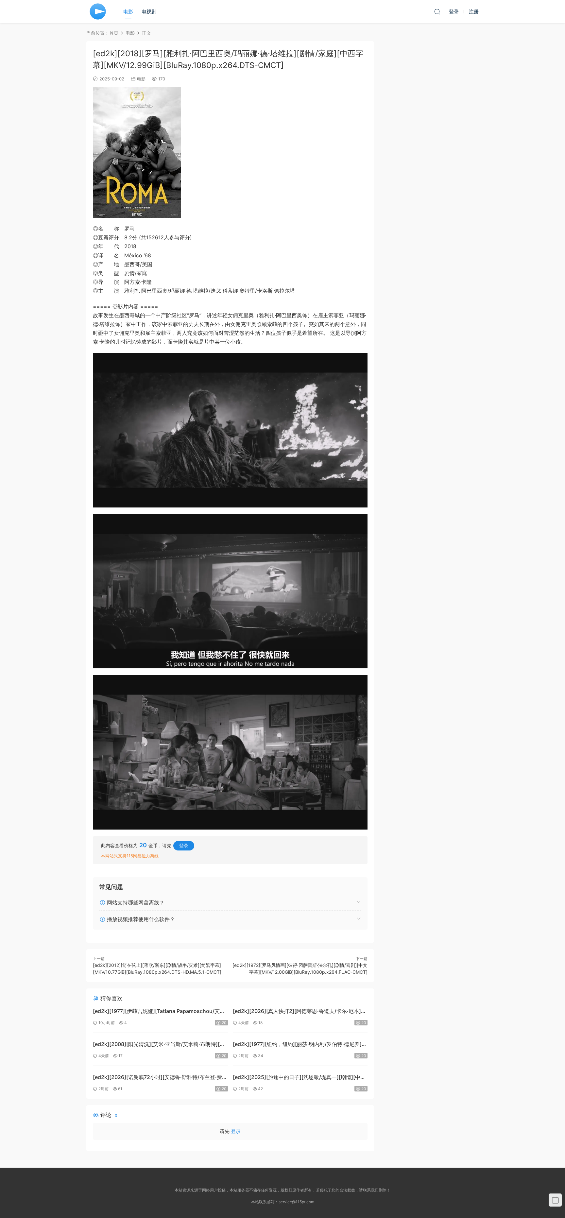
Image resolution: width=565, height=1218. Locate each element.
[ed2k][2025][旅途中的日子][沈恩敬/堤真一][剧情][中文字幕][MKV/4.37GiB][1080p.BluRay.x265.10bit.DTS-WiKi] (299, 1078)
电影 (128, 12)
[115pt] (97, 11)
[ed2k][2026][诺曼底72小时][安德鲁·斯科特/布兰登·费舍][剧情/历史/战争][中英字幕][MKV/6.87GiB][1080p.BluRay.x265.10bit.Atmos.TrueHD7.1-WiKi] (157, 1078)
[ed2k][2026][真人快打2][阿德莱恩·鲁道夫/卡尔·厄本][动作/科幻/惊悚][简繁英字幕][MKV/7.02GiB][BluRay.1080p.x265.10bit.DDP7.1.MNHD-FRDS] (297, 1012)
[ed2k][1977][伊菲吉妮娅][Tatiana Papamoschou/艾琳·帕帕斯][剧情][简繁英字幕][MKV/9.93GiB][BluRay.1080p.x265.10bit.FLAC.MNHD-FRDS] (160, 1012)
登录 (183, 845)
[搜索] (437, 11)
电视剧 (149, 12)
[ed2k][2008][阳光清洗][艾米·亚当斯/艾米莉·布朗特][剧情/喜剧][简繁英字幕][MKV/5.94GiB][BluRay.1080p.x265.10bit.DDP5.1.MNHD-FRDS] (159, 1045)
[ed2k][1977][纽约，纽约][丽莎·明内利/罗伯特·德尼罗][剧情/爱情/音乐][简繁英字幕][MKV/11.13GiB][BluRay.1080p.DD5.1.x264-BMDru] (297, 1045)
